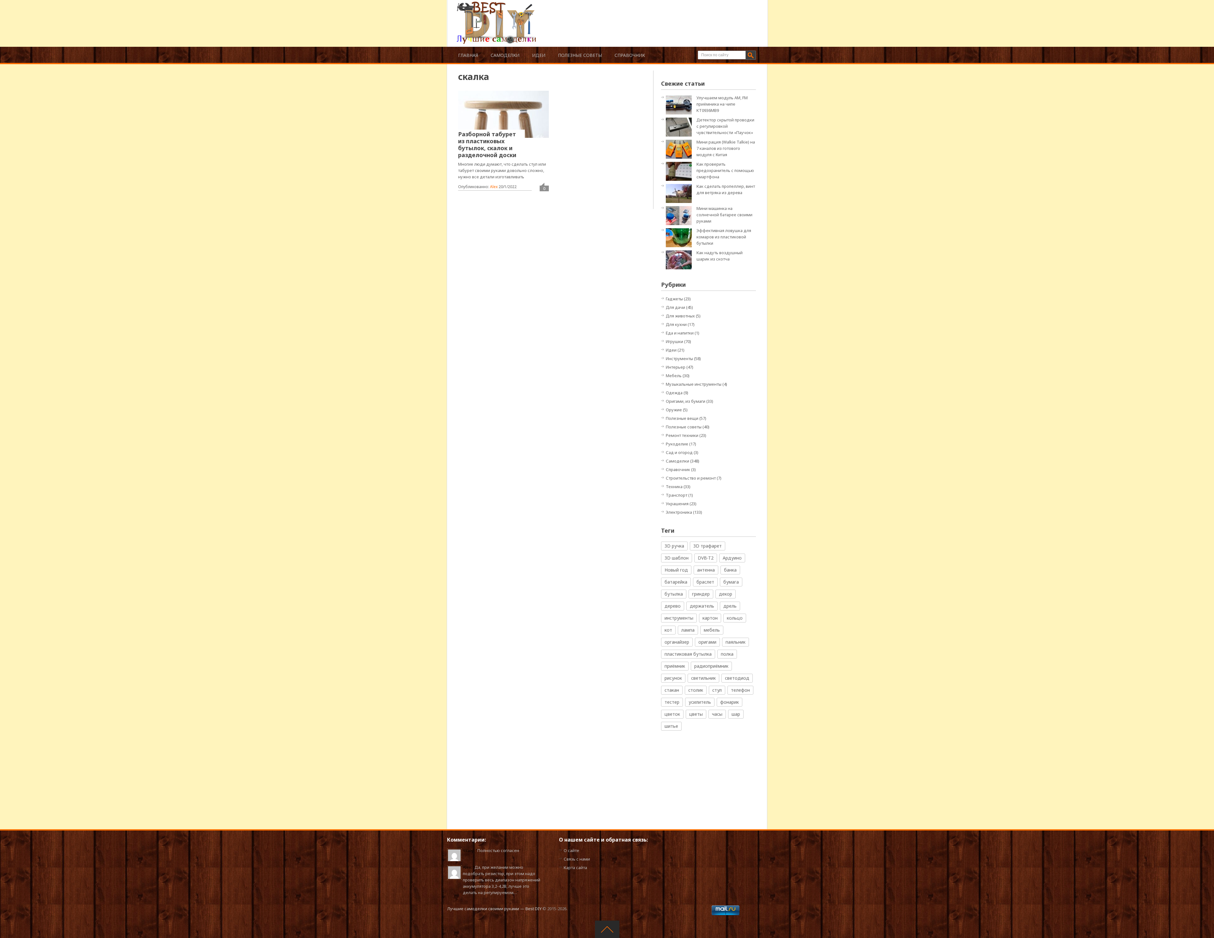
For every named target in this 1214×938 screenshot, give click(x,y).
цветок (672, 714)
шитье (671, 726)
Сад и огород (679, 452)
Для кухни (676, 324)
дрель (730, 606)
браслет (705, 582)
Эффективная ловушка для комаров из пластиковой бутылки (723, 237)
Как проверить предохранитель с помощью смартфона (725, 170)
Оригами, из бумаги (685, 401)
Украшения (677, 503)
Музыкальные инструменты (693, 384)
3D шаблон (677, 558)
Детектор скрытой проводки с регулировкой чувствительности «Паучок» (725, 126)
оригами (707, 642)
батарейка (676, 582)
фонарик (729, 702)
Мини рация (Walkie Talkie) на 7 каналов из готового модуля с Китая (725, 148)
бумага (731, 582)
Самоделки (505, 55)
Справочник (630, 55)
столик (695, 690)
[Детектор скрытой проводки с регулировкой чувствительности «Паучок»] (680, 127)
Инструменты (679, 358)
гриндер (701, 594)
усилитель (700, 702)
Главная (468, 55)
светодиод (737, 678)
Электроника (679, 512)
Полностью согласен (498, 850)
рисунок (673, 678)
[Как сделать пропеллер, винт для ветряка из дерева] (680, 193)
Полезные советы (580, 55)
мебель (712, 630)
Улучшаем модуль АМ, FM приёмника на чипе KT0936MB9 (722, 104)
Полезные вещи (682, 418)
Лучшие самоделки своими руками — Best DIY (494, 908)
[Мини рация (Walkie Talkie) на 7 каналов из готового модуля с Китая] (680, 149)
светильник (703, 678)
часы (717, 714)
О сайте (571, 850)
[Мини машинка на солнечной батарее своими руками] (680, 215)
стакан (672, 690)
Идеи (538, 55)
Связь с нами (577, 859)
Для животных (680, 316)
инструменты (679, 618)
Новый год (676, 570)
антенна (706, 570)
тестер (672, 702)
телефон (740, 690)
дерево (673, 606)
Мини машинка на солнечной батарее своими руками (724, 214)
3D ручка (674, 546)
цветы (696, 714)
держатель (702, 606)
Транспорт (676, 495)
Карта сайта (575, 867)
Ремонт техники (682, 435)
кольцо (735, 618)
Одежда (674, 392)
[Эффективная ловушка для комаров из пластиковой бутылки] (680, 237)
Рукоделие (677, 444)
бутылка (674, 594)
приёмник (675, 666)
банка (730, 570)
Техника (674, 486)
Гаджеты (674, 299)
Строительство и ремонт (691, 478)
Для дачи (675, 307)
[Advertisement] (646, 16)
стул (717, 690)
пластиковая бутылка (688, 654)
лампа (688, 630)
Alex (494, 186)
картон (710, 618)
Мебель (674, 375)
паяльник (735, 642)
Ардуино (732, 558)
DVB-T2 (706, 558)
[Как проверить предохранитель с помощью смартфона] (680, 171)
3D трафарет (707, 546)
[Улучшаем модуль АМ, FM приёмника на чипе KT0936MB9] (680, 104)
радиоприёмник (711, 666)
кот (668, 630)
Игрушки (674, 341)
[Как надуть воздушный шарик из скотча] (680, 259)
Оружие (674, 410)
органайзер (677, 642)
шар (736, 714)
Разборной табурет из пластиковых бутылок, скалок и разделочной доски (487, 144)
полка (727, 654)
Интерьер (675, 367)
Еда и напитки (680, 333)
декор (725, 594)
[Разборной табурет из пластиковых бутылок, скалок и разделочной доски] (503, 114)
